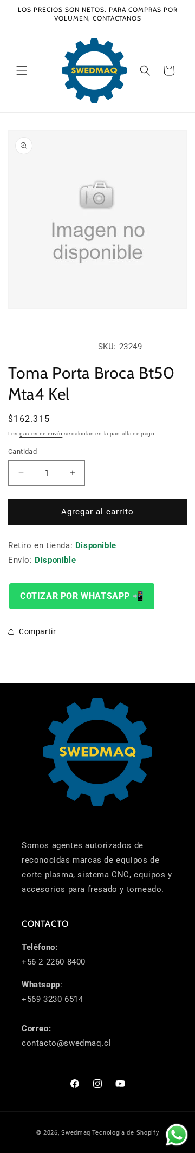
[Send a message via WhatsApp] (177, 1135)
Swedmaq (75, 1132)
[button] (22, 70)
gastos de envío (41, 434)
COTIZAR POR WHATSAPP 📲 (82, 596)
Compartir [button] (37, 631)
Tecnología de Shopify (125, 1132)
